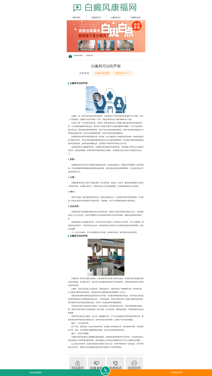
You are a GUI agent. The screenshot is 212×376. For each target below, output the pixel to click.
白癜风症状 (135, 17)
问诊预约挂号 (177, 373)
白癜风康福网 (77, 55)
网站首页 (76, 17)
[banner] (106, 52)
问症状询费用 (35, 373)
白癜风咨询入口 (122, 73)
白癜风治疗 (116, 17)
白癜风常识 (96, 17)
